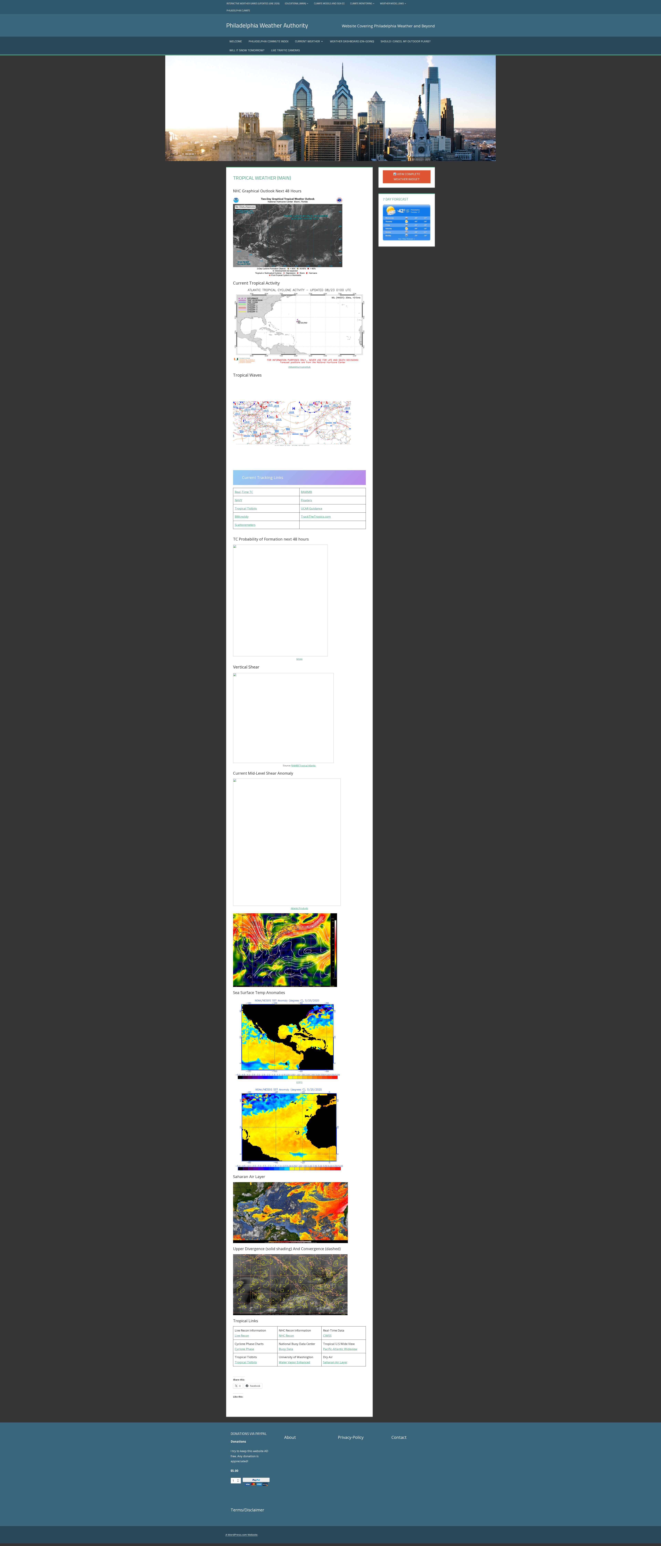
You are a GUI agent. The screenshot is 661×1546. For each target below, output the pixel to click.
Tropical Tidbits (246, 508)
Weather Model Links (392, 3)
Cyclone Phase (244, 1349)
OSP (298, 1082)
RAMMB (306, 492)
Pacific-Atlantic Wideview (340, 1349)
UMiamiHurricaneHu (298, 366)
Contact (399, 1437)
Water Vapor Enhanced (294, 1362)
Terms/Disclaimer (247, 1510)
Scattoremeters (245, 525)
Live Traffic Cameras (285, 50)
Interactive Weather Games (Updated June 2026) (253, 3)
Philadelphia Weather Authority (267, 25)
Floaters (306, 500)
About (290, 1437)
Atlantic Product (299, 908)
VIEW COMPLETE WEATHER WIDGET (407, 176)
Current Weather (307, 41)
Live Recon (242, 1336)
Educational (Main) (295, 3)
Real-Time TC (244, 492)
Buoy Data (286, 1349)
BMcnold (241, 516)
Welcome (235, 41)
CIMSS (327, 1336)
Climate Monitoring (361, 3)
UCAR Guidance (311, 508)
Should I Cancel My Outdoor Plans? (406, 41)
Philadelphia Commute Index (268, 41)
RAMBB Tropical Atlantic (303, 765)
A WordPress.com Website (241, 1534)
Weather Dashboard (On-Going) (352, 41)
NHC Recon (286, 1336)
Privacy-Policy (351, 1437)
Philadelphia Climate (238, 10)
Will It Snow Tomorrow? (246, 50)
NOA (298, 659)
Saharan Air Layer (335, 1362)
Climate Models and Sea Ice (329, 3)
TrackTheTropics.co (314, 516)
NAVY (238, 500)
